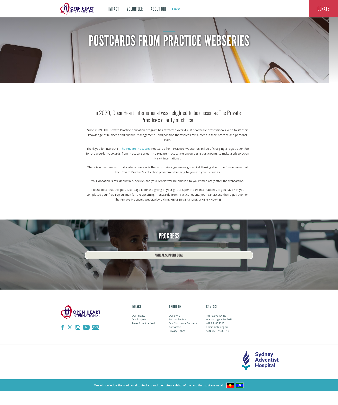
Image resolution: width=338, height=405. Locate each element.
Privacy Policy (177, 331)
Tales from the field (143, 323)
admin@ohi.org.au (217, 327)
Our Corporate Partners (183, 323)
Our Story (174, 315)
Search (176, 8)
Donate (323, 8)
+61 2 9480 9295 (215, 323)
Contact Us (175, 327)
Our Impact (138, 315)
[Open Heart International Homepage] (76, 8)
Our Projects (139, 319)
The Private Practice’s (135, 148)
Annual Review (177, 319)
